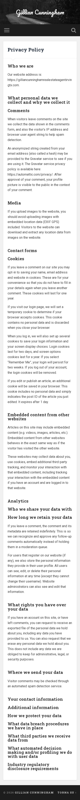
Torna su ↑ (67, 792)
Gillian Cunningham (40, 12)
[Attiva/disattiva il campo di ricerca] (73, 30)
